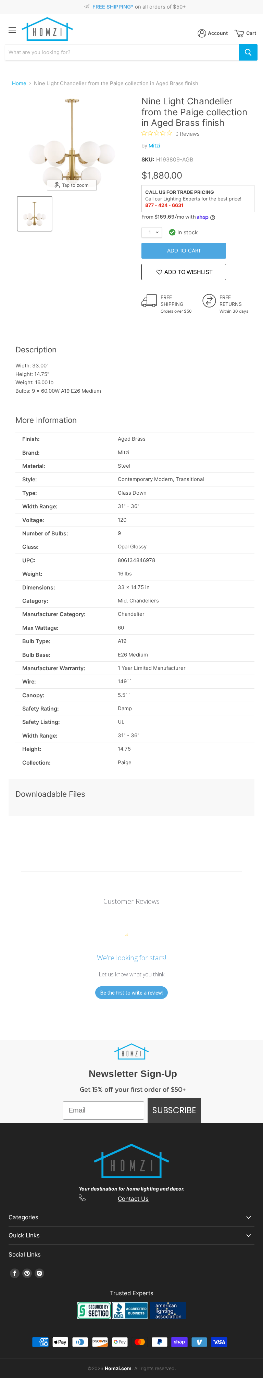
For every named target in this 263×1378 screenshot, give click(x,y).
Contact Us (133, 1198)
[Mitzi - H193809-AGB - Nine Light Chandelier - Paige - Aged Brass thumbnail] (34, 214)
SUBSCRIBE (174, 1110)
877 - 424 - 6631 (164, 205)
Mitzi (154, 145)
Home (19, 83)
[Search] (248, 52)
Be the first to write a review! (131, 992)
